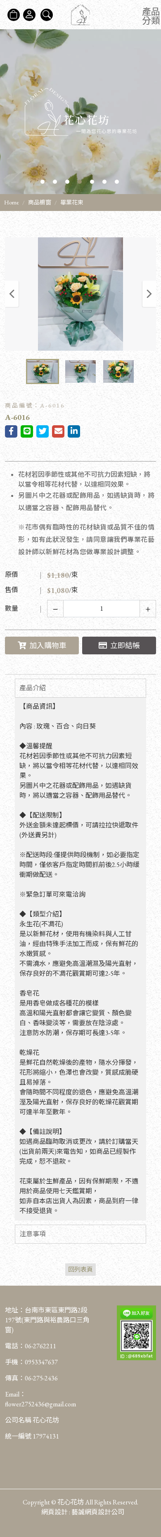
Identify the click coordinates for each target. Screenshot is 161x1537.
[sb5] (80, 111)
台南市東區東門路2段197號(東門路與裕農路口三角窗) (47, 1320)
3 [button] (67, 182)
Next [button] (149, 294)
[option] (80, 111)
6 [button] (104, 182)
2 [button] (55, 182)
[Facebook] (150, 1467)
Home (11, 202)
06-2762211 (40, 1346)
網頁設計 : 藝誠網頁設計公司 (82, 1512)
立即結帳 (125, 645)
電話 (11, 1346)
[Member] (29, 15)
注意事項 (32, 1234)
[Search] (46, 15)
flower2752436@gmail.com (40, 1404)
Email (12, 1394)
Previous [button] (12, 294)
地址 (11, 1310)
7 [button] (117, 182)
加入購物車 (47, 645)
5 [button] (92, 182)
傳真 (11, 1378)
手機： (31, 1362)
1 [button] (42, 182)
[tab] (80, 688)
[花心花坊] (80, 15)
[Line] (150, 1500)
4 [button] (80, 182)
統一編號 (18, 1436)
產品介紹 (32, 688)
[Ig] (150, 1484)
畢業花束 (71, 202)
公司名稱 (18, 1420)
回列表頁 (80, 1269)
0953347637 (41, 1362)
